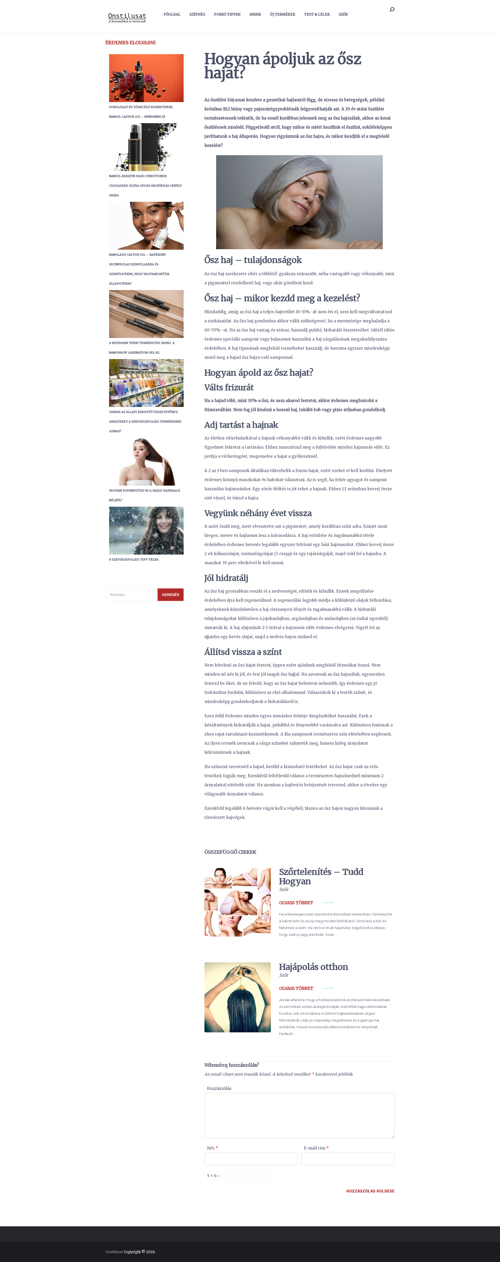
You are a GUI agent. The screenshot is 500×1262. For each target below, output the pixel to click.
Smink (255, 14)
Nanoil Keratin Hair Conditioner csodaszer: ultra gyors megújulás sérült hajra (145, 185)
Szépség (197, 14)
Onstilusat (114, 1252)
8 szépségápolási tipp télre (134, 559)
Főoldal (172, 14)
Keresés (170, 595)
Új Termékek (282, 14)
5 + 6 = (214, 1175)
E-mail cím (316, 1148)
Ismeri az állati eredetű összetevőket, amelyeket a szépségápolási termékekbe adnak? (145, 421)
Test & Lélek (317, 14)
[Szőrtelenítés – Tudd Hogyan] (237, 902)
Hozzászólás (219, 1088)
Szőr (343, 14)
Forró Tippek (227, 14)
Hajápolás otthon (313, 967)
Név (212, 1148)
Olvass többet (296, 902)
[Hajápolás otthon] (237, 997)
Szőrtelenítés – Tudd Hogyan (321, 877)
